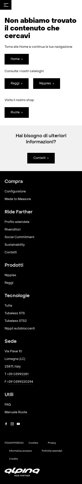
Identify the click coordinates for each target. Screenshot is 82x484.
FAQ (8, 404)
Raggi (9, 283)
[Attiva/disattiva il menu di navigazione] (6, 5)
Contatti (11, 252)
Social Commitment (19, 237)
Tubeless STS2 (16, 321)
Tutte (8, 305)
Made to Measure (18, 199)
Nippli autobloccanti (20, 328)
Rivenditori (13, 229)
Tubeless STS (15, 313)
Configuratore (15, 191)
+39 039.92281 (17, 374)
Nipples (10, 275)
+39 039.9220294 (20, 382)
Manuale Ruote (16, 412)
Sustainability (15, 244)
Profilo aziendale (17, 222)
